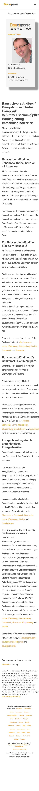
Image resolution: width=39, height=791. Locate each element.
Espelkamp (29, 715)
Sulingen (23, 739)
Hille (24, 725)
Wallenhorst (18, 719)
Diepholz (27, 722)
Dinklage (16, 739)
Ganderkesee (25, 342)
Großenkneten (20, 729)
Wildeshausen (13, 722)
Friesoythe (25, 719)
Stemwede (11, 736)
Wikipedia (6, 664)
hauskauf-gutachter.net (22, 745)
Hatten (23, 732)
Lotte (18, 732)
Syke (11, 719)
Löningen (18, 736)
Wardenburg (11, 725)
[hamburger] (35, 4)
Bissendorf (12, 732)
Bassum (18, 725)
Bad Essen (12, 729)
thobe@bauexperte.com (16, 77)
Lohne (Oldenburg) (10, 346)
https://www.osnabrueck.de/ (11, 696)
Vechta (34, 346)
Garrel (28, 729)
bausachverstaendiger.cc (12, 641)
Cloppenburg (24, 346)
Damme (21, 722)
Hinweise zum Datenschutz (19, 749)
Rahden (29, 725)
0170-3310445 (12, 74)
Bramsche (20, 350)
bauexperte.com (29, 637)
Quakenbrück (26, 736)
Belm (28, 732)
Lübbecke (21, 715)
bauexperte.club (9, 645)
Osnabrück (6, 350)
